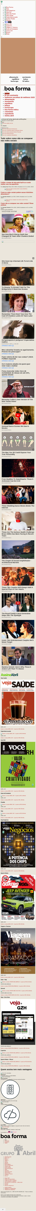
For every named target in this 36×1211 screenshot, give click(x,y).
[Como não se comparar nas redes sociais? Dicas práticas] (18, 200)
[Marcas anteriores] (2, 4)
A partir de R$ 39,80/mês (15, 1065)
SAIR (27, 62)
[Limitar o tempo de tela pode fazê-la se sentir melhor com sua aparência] (18, 161)
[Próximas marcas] (2, 37)
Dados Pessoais (17, 131)
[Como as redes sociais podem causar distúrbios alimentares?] (18, 189)
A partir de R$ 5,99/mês (12, 977)
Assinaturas (14, 128)
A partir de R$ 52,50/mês (15, 986)
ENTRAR (26, 59)
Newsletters (14, 135)
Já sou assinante (11, 95)
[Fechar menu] (14, 119)
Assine (7, 93)
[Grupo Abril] (2, 2)
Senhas (12, 133)
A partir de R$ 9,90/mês (12, 729)
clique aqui (13, 1195)
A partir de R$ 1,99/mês (12, 799)
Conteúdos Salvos (18, 130)
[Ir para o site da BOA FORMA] (18, 44)
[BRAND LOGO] (18, 90)
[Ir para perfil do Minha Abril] (18, 123)
